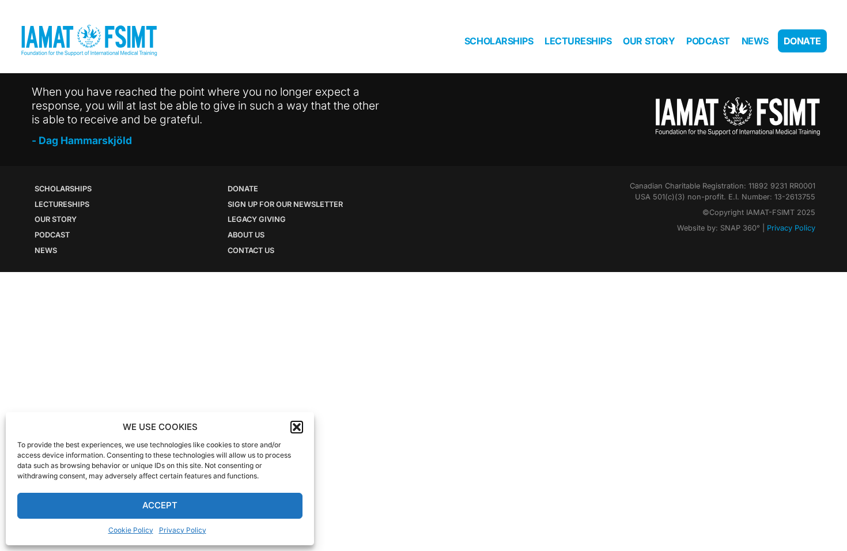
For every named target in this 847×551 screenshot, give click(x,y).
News (755, 41)
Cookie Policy (130, 530)
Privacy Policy (182, 530)
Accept (159, 505)
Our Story (649, 41)
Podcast (708, 41)
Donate (802, 41)
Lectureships (577, 41)
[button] (296, 427)
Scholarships (498, 41)
